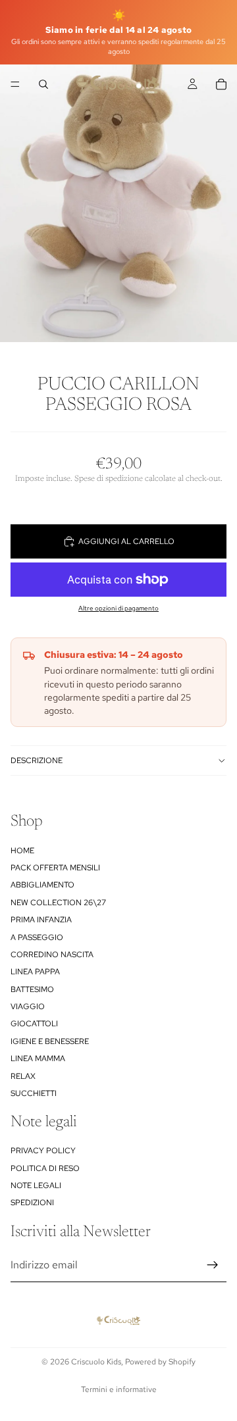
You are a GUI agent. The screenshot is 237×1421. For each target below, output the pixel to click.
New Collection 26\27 (58, 902)
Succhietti (34, 1093)
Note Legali (36, 1185)
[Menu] (15, 84)
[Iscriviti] (212, 1265)
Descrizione (37, 760)
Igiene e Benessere (50, 1041)
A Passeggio (37, 937)
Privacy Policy (43, 1150)
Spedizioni (32, 1202)
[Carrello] (221, 84)
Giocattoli (34, 1023)
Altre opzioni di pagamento (118, 608)
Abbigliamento (42, 885)
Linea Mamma (38, 1058)
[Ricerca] (43, 84)
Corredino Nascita (52, 954)
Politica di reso (45, 1167)
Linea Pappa (35, 971)
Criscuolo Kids (96, 1362)
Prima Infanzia (41, 919)
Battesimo (32, 989)
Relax (23, 1075)
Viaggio (28, 1006)
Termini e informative (119, 1389)
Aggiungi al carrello (126, 541)
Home (22, 850)
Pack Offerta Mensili (55, 867)
